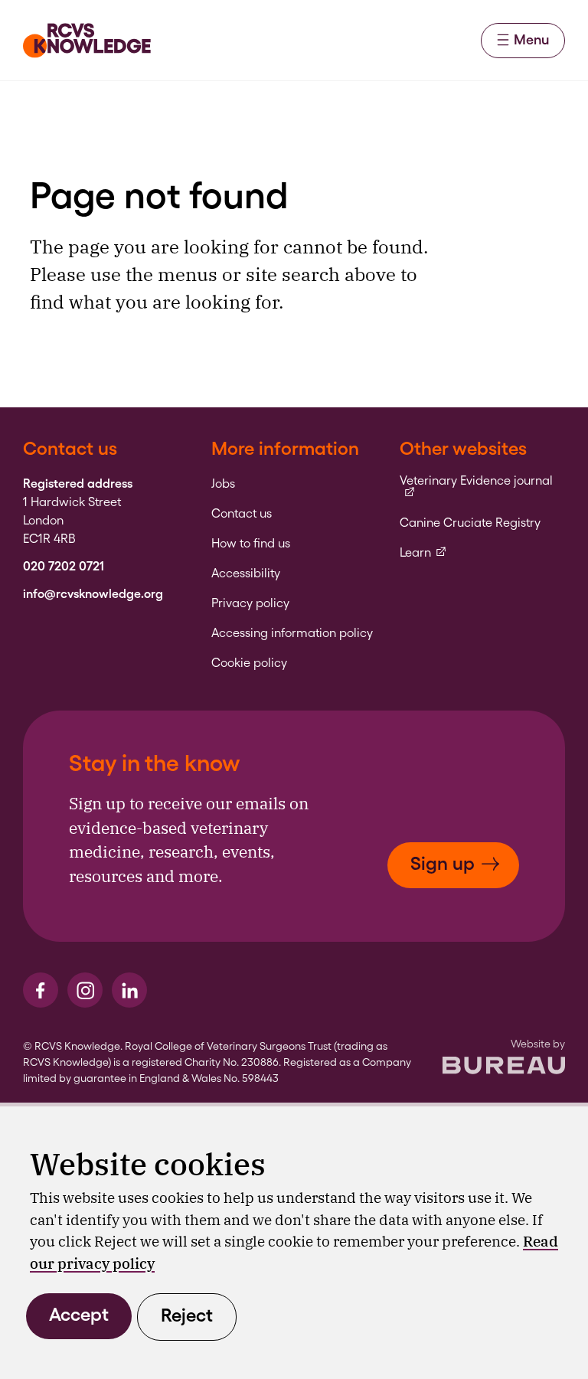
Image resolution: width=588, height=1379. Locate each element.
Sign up (442, 863)
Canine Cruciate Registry (470, 523)
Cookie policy (249, 663)
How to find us (250, 544)
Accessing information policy (292, 633)
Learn (423, 553)
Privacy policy (250, 603)
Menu (531, 39)
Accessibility (245, 573)
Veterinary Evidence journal (482, 481)
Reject (187, 1315)
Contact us (241, 514)
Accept (79, 1314)
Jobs (223, 484)
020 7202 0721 (63, 566)
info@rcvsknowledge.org (93, 594)
